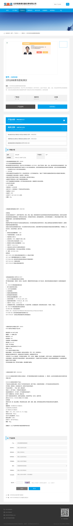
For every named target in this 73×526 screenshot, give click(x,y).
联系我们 (52, 10)
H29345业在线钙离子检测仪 (16, 495)
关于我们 (14, 10)
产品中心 (22, 10)
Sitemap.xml (56, 523)
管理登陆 (67, 523)
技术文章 (37, 10)
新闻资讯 (30, 10)
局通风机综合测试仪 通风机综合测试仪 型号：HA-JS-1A (22, 138)
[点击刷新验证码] (27, 482)
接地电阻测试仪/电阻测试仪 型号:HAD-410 (19, 143)
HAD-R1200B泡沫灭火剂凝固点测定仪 (19, 497)
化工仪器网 (62, 523)
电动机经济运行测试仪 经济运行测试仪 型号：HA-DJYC (22, 134)
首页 (7, 10)
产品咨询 (20, 106)
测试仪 (23, 33)
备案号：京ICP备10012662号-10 (31, 523)
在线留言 (44, 10)
